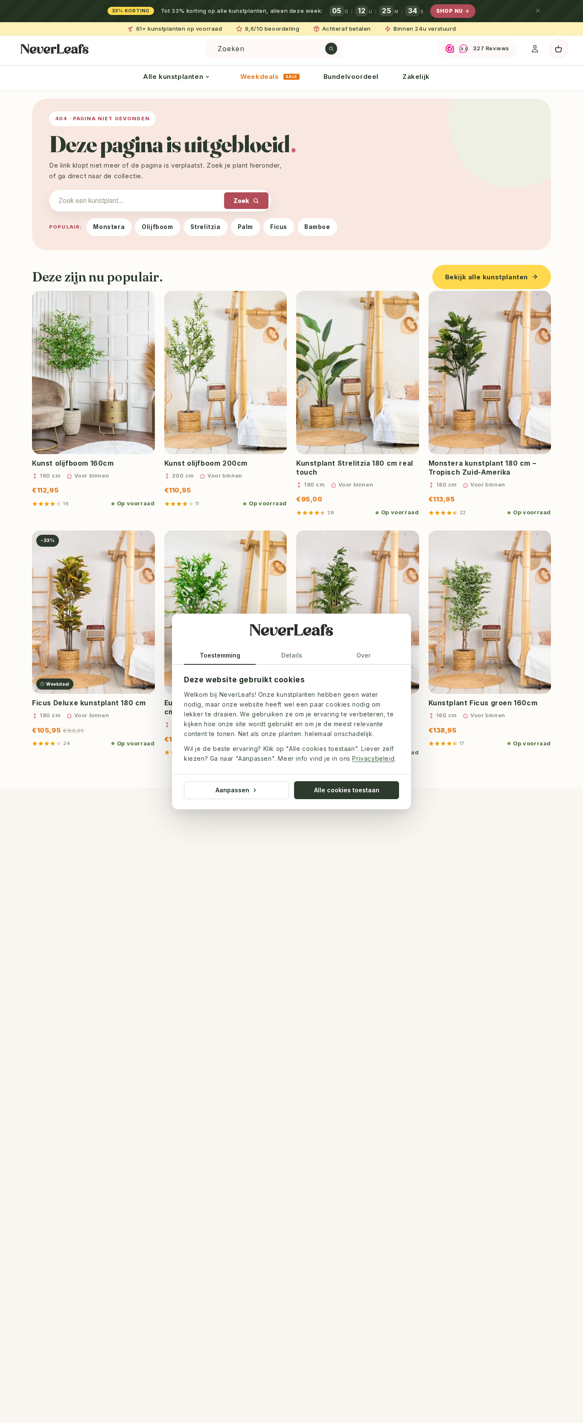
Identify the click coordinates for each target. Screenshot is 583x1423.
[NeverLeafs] (291, 632)
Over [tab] (363, 655)
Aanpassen (232, 790)
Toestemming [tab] (220, 655)
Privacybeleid (373, 758)
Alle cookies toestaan (346, 790)
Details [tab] (291, 655)
